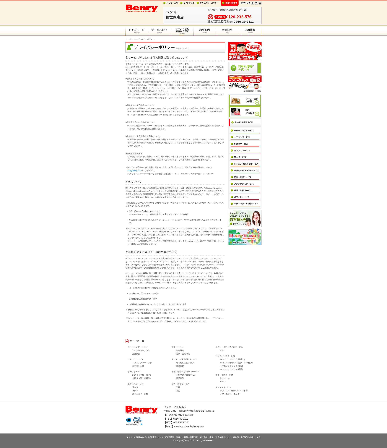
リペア (223, 381)
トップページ (130, 39)
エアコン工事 (138, 366)
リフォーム (225, 378)
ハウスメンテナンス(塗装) (231, 369)
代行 (222, 350)
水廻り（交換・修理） (142, 375)
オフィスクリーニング (230, 394)
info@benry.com (134, 170)
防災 (178, 387)
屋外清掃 (136, 354)
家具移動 (180, 366)
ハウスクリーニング (141, 350)
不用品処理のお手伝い (186, 375)
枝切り (135, 391)
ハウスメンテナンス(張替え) (232, 359)
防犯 (178, 391)
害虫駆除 (180, 350)
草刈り (135, 387)
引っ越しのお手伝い (185, 363)
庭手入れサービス (140, 394)
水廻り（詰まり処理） (142, 378)
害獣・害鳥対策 (183, 354)
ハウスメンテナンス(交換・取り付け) (236, 363)
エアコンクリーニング (142, 363)
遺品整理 (180, 378)
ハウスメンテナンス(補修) (231, 366)
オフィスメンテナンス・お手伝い (234, 391)
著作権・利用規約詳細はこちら (247, 437)
